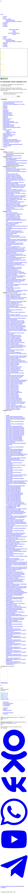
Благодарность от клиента (12, 620)
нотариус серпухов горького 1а (13, 368)
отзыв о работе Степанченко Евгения (14, 593)
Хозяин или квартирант (11, 233)
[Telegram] (7, 78)
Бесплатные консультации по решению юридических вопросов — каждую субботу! (16, 272)
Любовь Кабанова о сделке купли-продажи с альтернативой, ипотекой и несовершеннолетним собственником (16, 164)
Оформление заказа (7, 135)
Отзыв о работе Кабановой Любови (14, 416)
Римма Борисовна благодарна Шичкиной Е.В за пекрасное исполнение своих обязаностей (16, 563)
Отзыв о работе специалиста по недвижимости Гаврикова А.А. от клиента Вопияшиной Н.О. (16, 663)
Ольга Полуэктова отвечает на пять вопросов (16, 160)
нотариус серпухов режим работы (14, 398)
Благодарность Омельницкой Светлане (15, 427)
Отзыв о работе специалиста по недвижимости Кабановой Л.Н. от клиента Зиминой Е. (16, 637)
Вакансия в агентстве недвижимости (14, 276)
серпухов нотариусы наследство (13, 377)
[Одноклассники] (3, 78)
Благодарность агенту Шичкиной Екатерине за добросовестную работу (16, 537)
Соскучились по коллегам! (12, 223)
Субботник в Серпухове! (12, 269)
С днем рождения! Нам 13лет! (13, 217)
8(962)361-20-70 (4, 695)
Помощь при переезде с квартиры (14, 21)
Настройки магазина (11, 132)
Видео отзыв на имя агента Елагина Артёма (16, 474)
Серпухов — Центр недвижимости (14, 177)
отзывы (7, 415)
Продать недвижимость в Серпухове (14, 178)
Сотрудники (6, 143)
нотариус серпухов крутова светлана (14, 370)
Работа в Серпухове (10, 224)
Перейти (3, 52)
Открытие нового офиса (11, 274)
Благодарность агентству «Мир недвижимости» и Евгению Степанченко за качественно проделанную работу (16, 607)
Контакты (5, 26)
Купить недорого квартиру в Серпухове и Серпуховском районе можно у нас (15, 197)
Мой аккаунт (6, 120)
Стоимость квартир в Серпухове (13, 176)
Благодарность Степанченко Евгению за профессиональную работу (15, 577)
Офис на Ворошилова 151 (9, 134)
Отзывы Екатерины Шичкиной (13, 486)
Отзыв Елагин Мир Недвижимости (14, 452)
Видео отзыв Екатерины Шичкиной (14, 493)
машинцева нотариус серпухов (13, 409)
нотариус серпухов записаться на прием (15, 321)
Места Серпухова (7, 118)
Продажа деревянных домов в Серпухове (15, 185)
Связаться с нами (4, 699)
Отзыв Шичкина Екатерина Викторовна (15, 485)
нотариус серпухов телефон (12, 388)
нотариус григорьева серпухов (13, 369)
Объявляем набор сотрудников (13, 287)
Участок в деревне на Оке (12, 173)
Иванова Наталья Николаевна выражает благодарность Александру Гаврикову (15, 618)
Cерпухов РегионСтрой (8, 102)
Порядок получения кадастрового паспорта (16, 190)
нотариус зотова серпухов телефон (14, 405)
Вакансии (5, 22)
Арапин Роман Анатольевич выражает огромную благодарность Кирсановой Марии (16, 592)
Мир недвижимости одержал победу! (14, 243)
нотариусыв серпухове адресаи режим (15, 375)
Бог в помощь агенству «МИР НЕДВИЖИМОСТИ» (13, 507)
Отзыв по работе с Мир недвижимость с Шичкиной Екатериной (15, 544)
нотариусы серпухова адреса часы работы (15, 401)
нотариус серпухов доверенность (13, 338)
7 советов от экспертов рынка (13, 170)
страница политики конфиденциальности (13, 144)
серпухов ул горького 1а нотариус (14, 336)
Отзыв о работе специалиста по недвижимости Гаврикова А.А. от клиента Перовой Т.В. (16, 659)
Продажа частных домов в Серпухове (14, 182)
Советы (5, 709)
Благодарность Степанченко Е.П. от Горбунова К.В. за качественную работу (15, 572)
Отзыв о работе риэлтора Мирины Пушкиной (16, 454)
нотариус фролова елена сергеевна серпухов (16, 297)
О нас (4, 17)
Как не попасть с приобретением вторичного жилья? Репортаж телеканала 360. (16, 263)
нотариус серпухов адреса (12, 387)
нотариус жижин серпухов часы (13, 335)
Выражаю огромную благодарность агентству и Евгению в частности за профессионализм (16, 567)
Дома (14, 30)
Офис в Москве (6, 133)
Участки (14, 31)
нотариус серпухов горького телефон (14, 327)
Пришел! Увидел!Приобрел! (12, 558)
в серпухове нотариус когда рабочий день (15, 329)
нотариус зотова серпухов (12, 389)
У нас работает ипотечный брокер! (14, 222)
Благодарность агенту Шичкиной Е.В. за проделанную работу (15, 539)
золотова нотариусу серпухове (13, 314)
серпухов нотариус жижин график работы (16, 357)
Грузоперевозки (7, 704)
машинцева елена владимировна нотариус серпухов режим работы (16, 319)
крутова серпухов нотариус (12, 394)
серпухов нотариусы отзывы (12, 364)
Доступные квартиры (8, 712)
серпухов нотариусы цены (12, 306)
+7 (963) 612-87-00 (7, 11)
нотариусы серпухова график (13, 391)
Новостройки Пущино (8, 126)
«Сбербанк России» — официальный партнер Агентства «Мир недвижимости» (16, 291)
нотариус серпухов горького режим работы (16, 326)
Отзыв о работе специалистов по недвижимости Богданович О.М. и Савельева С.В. (16, 655)
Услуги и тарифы (7, 18)
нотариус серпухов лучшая (12, 343)
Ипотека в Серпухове (11, 167)
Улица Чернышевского (11, 159)
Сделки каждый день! (11, 161)
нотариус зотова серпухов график (14, 366)
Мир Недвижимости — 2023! (13, 215)
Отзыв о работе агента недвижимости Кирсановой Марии (15, 441)
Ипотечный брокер (10, 20)
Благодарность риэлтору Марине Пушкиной (16, 508)
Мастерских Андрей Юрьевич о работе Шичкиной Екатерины (15, 560)
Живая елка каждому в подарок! (13, 281)
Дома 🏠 (5, 109)
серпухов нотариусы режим (12, 397)
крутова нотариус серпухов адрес (13, 341)
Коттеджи (5, 117)
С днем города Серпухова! (12, 285)
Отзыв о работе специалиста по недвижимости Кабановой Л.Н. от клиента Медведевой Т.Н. (16, 630)
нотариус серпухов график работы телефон (16, 293)
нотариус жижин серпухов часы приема (15, 342)
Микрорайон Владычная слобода (13, 158)
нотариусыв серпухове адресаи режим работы (16, 380)
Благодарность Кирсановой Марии (14, 426)
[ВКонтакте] (1, 78)
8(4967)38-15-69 (4, 692)
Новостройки (6, 123)
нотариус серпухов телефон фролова (14, 344)
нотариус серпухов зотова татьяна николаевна (16, 361)
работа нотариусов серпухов (12, 386)
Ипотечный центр (7, 113)
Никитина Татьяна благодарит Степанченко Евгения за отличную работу (16, 584)
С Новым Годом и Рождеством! (13, 218)
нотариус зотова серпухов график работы (15, 381)
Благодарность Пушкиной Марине (14, 437)
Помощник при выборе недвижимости (12, 140)
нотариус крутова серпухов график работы (16, 346)
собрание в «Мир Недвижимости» (14, 230)
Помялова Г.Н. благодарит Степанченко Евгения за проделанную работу (15, 575)
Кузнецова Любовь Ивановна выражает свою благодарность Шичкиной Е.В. (16, 549)
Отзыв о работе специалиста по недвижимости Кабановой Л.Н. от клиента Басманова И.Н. (16, 633)
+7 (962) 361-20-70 (7, 724)
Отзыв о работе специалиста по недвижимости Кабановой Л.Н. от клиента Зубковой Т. (16, 652)
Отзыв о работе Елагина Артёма (13, 451)
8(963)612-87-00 (4, 697)
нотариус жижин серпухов (12, 393)
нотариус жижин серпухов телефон (14, 383)
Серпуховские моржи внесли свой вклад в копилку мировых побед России (16, 258)
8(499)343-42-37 (4, 696)
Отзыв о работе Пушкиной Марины (14, 449)
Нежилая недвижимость (14, 33)
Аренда (14, 34)
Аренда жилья (9, 234)
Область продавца (7, 129)
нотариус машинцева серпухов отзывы (15, 320)
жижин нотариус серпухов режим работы (15, 325)
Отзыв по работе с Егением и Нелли (14, 520)
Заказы (7, 130)
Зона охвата (6, 110)
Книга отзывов (9, 286)
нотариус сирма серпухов (12, 385)
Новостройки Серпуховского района (11, 127)
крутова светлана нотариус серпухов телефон (16, 355)
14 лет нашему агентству (11, 212)
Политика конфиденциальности (8, 886)
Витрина (5, 107)
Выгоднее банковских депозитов (13, 268)
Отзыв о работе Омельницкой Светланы (15, 417)
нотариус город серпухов (12, 365)
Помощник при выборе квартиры (14, 155)
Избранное (5, 111)
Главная (5, 16)
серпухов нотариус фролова (12, 363)
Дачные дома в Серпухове (12, 183)
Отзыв (7, 445)
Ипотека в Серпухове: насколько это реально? (16, 205)
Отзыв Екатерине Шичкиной (13, 459)
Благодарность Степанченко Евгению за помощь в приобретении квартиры (15, 580)
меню (2, 14)
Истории (5, 23)
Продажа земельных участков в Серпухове (16, 184)
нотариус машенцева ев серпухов (13, 302)
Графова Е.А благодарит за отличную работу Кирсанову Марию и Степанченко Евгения (16, 587)
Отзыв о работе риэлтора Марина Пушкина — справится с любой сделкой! (16, 504)
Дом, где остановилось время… (13, 246)
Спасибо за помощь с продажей (13, 509)
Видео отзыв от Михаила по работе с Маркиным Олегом (14, 547)
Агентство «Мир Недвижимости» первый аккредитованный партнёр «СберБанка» (16, 280)
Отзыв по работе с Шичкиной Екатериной (16, 512)
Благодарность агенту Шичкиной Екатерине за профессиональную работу (16, 542)
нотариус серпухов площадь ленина (14, 382)
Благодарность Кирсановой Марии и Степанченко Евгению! (14, 610)
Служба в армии (10, 289)
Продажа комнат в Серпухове (13, 192)
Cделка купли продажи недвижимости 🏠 (13, 101)
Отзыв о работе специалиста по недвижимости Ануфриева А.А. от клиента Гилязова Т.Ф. (16, 648)
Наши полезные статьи (8, 121)
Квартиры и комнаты (14, 29)
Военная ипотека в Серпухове (13, 204)
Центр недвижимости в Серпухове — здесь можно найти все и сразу (16, 200)
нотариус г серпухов (10, 404)
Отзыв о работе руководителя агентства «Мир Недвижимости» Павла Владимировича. (16, 481)
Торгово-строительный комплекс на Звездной (16, 284)
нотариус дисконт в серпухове (13, 337)
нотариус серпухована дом (12, 303)
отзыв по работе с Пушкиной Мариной (15, 519)
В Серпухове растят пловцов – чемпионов (16, 260)
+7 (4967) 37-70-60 (7, 9)
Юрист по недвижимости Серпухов (14, 189)
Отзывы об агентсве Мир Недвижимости (15, 533)
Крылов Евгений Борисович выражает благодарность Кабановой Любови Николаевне (15, 598)
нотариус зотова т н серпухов (13, 408)
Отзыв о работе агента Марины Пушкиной (16, 457)
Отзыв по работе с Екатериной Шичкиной (16, 522)
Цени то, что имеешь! (11, 278)
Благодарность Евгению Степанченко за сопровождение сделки (15, 604)
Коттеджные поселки (8, 703)
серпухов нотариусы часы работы (14, 399)
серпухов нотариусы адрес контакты (14, 304)
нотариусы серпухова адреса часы (14, 400)
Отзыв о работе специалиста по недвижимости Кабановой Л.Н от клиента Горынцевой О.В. (16, 641)
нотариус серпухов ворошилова (13, 352)
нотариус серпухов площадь (12, 378)
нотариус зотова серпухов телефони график (16, 301)
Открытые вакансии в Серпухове (13, 267)
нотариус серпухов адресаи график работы (16, 406)
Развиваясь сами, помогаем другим (14, 253)
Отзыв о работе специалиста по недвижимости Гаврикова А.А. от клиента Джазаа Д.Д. (16, 644)
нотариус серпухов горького (12, 395)
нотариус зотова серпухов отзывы (14, 324)
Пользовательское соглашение (10, 139)
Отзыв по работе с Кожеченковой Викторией (16, 516)
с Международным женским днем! (14, 213)
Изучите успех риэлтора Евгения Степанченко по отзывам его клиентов (15, 502)
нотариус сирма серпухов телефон (14, 340)
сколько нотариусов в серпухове (13, 359)
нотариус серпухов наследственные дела (15, 360)
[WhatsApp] (5, 78)
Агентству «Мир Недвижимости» (14, 614)
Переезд (5, 138)
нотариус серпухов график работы (14, 392)
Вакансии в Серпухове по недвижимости (15, 275)
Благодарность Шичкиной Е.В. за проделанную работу (14, 570)
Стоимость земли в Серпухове (13, 175)
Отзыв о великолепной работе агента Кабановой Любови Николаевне (14, 535)
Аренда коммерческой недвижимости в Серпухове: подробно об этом (15, 202)
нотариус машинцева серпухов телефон (15, 323)
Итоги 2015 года (10, 261)
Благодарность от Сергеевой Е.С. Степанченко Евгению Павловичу (14, 589)
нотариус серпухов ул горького (13, 295)
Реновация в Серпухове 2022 (12, 235)
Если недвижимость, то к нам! (13, 216)
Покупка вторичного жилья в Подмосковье (16, 195)
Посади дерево (9, 283)
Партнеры (5, 137)
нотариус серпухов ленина (12, 371)
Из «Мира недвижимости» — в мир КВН (15, 247)
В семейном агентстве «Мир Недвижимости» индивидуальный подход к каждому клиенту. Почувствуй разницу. (16, 240)
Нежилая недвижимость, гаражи (10, 122)
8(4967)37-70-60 (4, 694)
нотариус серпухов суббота (12, 358)
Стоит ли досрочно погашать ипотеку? (15, 232)
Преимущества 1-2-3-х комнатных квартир (16, 168)
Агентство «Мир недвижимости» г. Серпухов (13, 104)
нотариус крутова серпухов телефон (14, 376)
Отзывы (5, 25)
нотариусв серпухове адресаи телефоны (15, 403)
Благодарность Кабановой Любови (14, 435)
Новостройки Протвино (8, 124)
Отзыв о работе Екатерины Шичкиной (15, 511)
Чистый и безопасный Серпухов (13, 270)
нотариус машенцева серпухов (13, 296)
